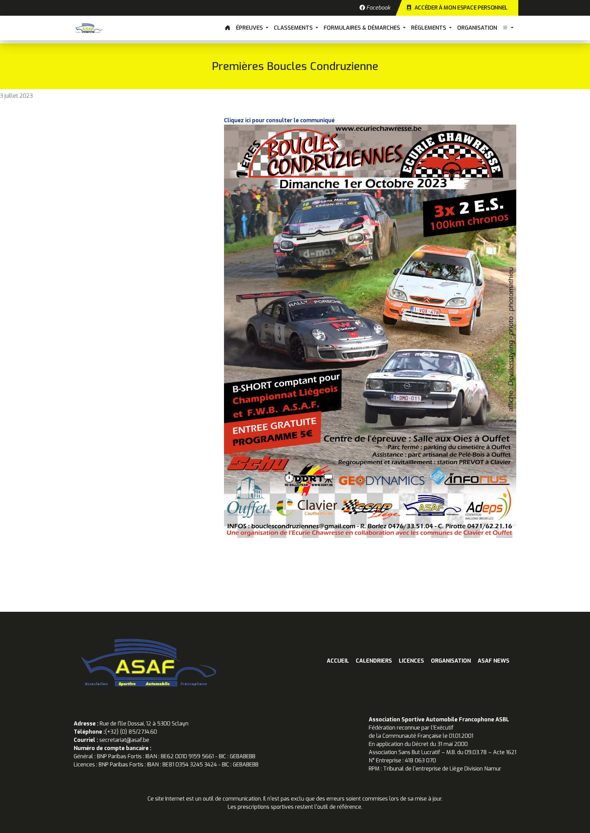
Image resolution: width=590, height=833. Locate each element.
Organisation (477, 27)
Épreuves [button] (250, 27)
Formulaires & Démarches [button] (363, 27)
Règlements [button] (429, 27)
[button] (508, 28)
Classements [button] (294, 27)
